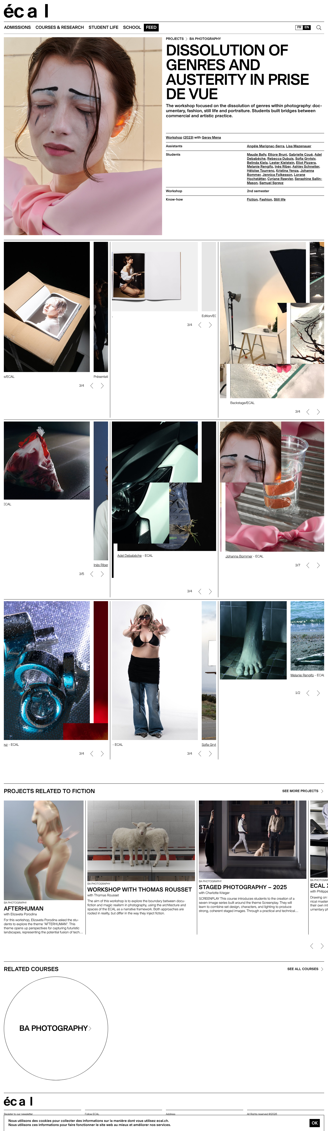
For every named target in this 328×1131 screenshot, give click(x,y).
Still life (279, 200)
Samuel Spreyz (271, 183)
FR (299, 27)
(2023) (188, 138)
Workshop (174, 138)
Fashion (266, 200)
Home (26, 11)
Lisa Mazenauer (298, 146)
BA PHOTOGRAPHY (205, 39)
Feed (151, 27)
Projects (175, 39)
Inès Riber (283, 167)
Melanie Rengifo (260, 167)
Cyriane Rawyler (280, 179)
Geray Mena (211, 138)
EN (306, 27)
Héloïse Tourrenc (260, 171)
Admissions (17, 27)
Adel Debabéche (124, 556)
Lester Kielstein (281, 163)
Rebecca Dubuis (280, 159)
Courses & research (60, 27)
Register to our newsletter (18, 1114)
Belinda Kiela (257, 163)
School (132, 27)
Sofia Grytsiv (305, 159)
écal (18, 1101)
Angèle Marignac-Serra (266, 146)
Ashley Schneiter (305, 167)
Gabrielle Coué (301, 155)
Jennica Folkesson (277, 175)
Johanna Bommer (233, 556)
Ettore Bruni (277, 155)
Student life (103, 27)
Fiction (252, 200)
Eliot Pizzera (306, 163)
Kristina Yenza (287, 171)
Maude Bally (256, 155)
